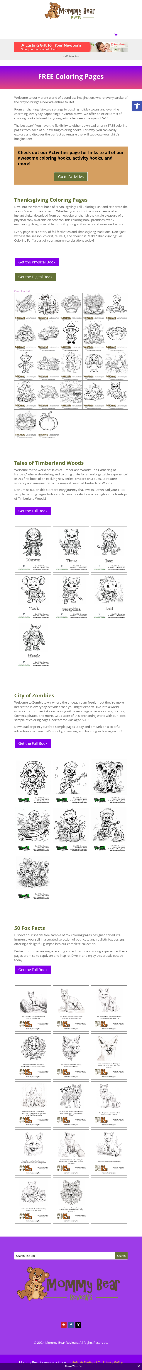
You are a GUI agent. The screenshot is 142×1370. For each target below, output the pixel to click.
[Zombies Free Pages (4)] (109, 830)
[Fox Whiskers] (109, 1056)
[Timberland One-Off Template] (33, 549)
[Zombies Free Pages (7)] (33, 878)
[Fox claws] (109, 1152)
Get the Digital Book (35, 276)
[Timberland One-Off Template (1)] (71, 549)
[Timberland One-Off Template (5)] (71, 597)
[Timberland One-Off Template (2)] (109, 597)
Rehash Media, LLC (85, 1362)
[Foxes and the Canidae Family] (33, 1104)
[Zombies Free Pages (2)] (109, 782)
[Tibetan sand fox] (71, 1008)
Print (23, 297)
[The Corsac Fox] (33, 1008)
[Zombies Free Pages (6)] (109, 878)
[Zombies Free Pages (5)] (33, 830)
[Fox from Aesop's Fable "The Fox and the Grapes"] (33, 1056)
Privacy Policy (113, 1362)
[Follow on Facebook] (71, 1325)
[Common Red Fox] (71, 1056)
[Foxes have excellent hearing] (33, 1152)
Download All (22, 291)
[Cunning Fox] (109, 1200)
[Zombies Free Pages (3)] (71, 782)
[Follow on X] (78, 1325)
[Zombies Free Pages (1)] (71, 830)
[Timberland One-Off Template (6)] (33, 646)
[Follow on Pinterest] (64, 1325)
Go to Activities (71, 176)
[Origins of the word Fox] (71, 1104)
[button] (137, 106)
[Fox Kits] (109, 1008)
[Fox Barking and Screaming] (71, 1152)
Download (18, 297)
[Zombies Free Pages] (33, 782)
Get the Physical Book (36, 262)
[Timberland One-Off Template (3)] (109, 549)
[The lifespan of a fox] (109, 1104)
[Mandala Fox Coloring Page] (71, 1200)
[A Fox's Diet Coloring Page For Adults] (33, 1200)
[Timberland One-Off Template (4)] (33, 597)
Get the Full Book (33, 510)
